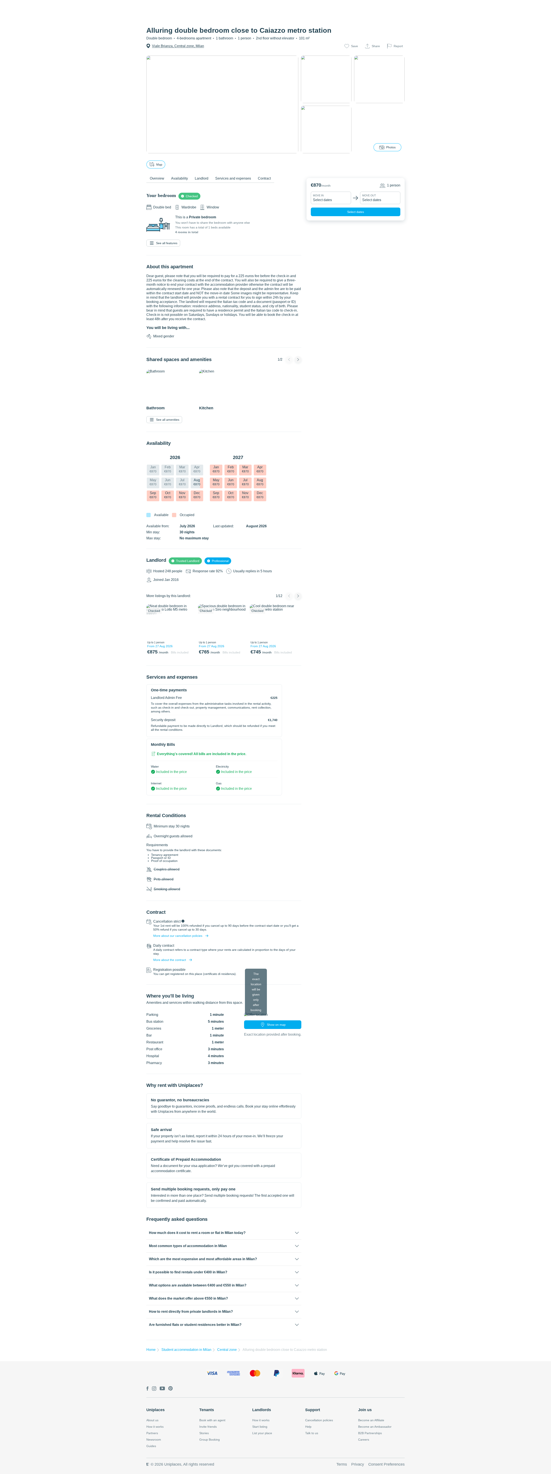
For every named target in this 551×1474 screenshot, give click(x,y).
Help (308, 1426)
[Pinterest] (170, 1388)
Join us (365, 1410)
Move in (318, 195)
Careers (363, 1439)
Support (312, 1410)
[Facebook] (147, 1388)
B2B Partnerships (370, 1433)
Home (151, 1349)
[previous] (152, 621)
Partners (152, 1433)
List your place (262, 1433)
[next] (189, 621)
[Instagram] (154, 1388)
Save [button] (354, 46)
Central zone (227, 1349)
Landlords (261, 1410)
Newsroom (153, 1439)
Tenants (206, 1410)
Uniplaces (155, 1410)
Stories (204, 1433)
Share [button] (376, 46)
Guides (151, 1446)
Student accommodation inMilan (186, 1349)
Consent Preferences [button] (386, 1464)
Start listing (259, 1426)
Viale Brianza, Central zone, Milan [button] (178, 46)
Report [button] (398, 46)
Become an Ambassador (375, 1426)
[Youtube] (162, 1389)
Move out (369, 195)
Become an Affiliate (371, 1420)
